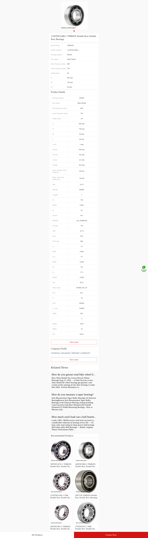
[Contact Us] (144, 269)
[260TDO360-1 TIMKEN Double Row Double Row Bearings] (61, 524)
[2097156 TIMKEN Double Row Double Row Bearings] (86, 493)
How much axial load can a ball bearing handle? (78, 416)
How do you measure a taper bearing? (73, 394)
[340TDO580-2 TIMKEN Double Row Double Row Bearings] (86, 462)
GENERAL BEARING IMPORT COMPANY (70, 353)
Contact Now (111, 535)
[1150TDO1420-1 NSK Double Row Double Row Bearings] (61, 493)
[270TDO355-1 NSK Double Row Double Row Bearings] (86, 524)
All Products (37, 535)
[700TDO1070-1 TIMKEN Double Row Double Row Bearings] (61, 462)
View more (74, 342)
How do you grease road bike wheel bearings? (77, 374)
